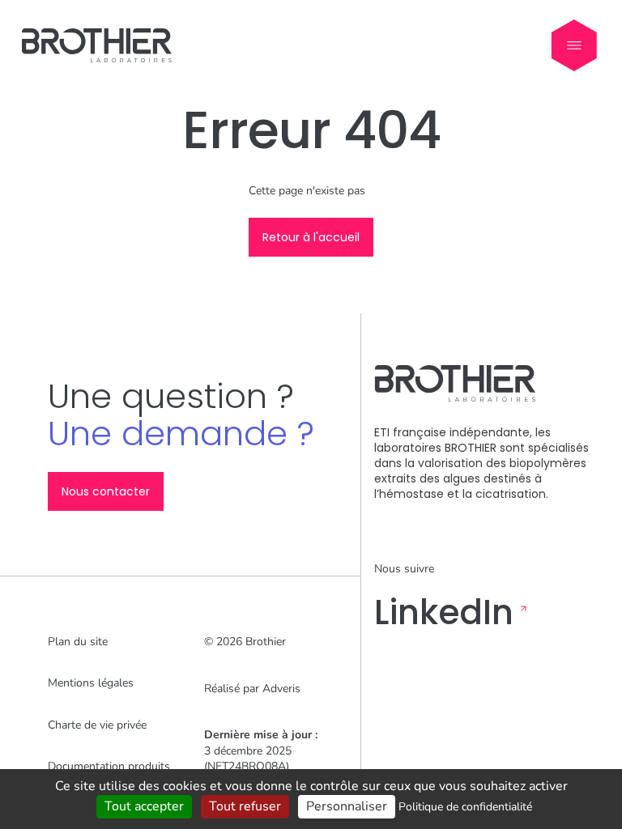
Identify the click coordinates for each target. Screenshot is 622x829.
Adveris (281, 688)
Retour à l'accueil (311, 237)
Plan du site (78, 641)
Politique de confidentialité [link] (465, 806)
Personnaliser (346, 806)
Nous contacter (106, 491)
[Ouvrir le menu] (574, 45)
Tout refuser (245, 806)
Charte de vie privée (97, 725)
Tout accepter (144, 806)
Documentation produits (109, 766)
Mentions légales (91, 683)
